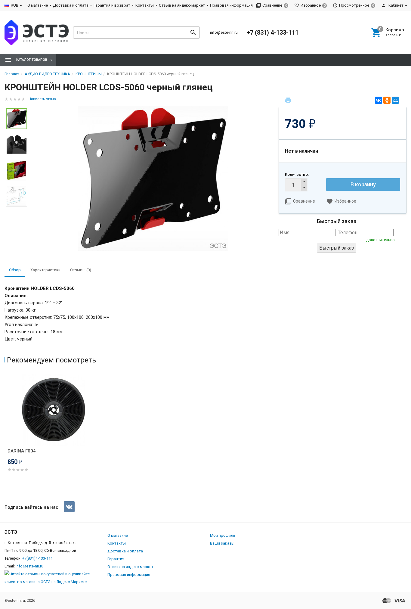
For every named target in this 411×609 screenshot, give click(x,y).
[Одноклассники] (387, 100)
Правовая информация (231, 5)
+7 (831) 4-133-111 (272, 32)
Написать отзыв (42, 99)
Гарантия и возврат (112, 5)
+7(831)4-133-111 (37, 558)
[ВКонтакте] (378, 100)
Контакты (144, 5)
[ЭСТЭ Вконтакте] (69, 506)
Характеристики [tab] (45, 270)
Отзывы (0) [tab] (80, 270)
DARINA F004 (22, 451)
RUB (14, 5)
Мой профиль (222, 535)
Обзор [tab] (15, 270)
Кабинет (395, 5)
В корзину (363, 184)
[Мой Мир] (395, 100)
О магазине (37, 5)
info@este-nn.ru (224, 32)
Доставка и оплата (70, 5)
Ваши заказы (222, 543)
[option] (153, 178)
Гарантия (115, 559)
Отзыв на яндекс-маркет (182, 5)
